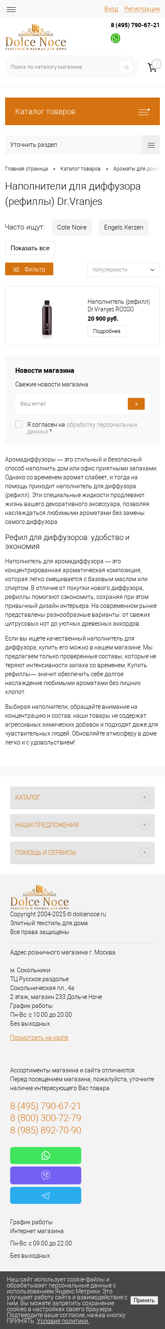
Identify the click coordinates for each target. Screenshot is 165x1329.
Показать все (30, 248)
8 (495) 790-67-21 (135, 25)
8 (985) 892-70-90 (45, 1130)
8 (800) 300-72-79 (45, 1118)
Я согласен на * (82, 428)
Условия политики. (63, 1321)
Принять (144, 1300)
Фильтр (35, 269)
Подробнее (107, 331)
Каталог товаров (45, 111)
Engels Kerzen (123, 227)
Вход (111, 9)
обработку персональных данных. (82, 428)
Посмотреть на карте (39, 1037)
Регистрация (142, 9)
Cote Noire (72, 227)
